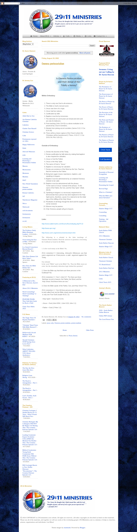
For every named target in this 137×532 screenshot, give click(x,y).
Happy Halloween (28, 144)
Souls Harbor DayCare (106, 268)
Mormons (25, 173)
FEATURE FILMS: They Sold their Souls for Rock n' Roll (29, 301)
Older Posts (90, 330)
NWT (24, 180)
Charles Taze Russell (29, 128)
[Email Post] (43, 320)
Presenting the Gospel (106, 185)
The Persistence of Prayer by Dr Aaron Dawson (105, 88)
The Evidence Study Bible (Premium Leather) (29, 232)
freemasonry (26, 214)
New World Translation (30, 184)
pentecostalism (76, 323)
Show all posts (84, 53)
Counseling (103, 212)
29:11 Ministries (104, 236)
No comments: (86, 317)
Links (101, 279)
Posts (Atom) (73, 336)
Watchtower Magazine (29, 200)
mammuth (67, 527)
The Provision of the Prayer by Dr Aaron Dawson (106, 114)
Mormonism (26, 170)
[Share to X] (52, 320)
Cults (24, 135)
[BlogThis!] (49, 320)
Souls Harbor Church (106, 257)
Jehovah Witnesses (28, 151)
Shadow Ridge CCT (105, 208)
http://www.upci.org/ (48, 228)
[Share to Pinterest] (56, 320)
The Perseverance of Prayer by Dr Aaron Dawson (106, 96)
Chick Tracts (105, 150)
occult (24, 221)
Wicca (24, 203)
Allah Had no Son (28, 116)
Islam (24, 148)
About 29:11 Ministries (30, 288)
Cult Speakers (105, 159)
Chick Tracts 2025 (105, 282)
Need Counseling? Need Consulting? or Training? (29, 294)
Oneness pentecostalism (53, 63)
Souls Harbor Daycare (106, 243)
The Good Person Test (106, 319)
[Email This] (47, 320)
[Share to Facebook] (54, 320)
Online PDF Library (105, 316)
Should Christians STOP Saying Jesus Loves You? (28, 342)
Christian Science (28, 132)
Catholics (25, 125)
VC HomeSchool (104, 264)
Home (65, 330)
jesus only (50, 323)
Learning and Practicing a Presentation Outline (29, 160)
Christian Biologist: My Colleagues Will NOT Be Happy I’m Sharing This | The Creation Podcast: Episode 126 (30, 425)
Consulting (102, 216)
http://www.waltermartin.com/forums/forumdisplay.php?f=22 (62, 224)
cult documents (27, 210)
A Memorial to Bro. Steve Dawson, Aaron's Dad (30, 283)
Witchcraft (25, 207)
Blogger (82, 527)
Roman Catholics (28, 193)
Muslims (25, 177)
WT (23, 196)
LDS (23, 155)
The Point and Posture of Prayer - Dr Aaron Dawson (106, 122)
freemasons (26, 217)
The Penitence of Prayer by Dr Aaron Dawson (105, 129)
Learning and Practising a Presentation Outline (105, 179)
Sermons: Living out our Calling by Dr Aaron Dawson (106, 72)
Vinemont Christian (105, 239)
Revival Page (103, 188)
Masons (25, 166)
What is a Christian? (105, 192)
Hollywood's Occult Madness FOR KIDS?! (29, 334)
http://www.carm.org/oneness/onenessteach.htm (59, 233)
